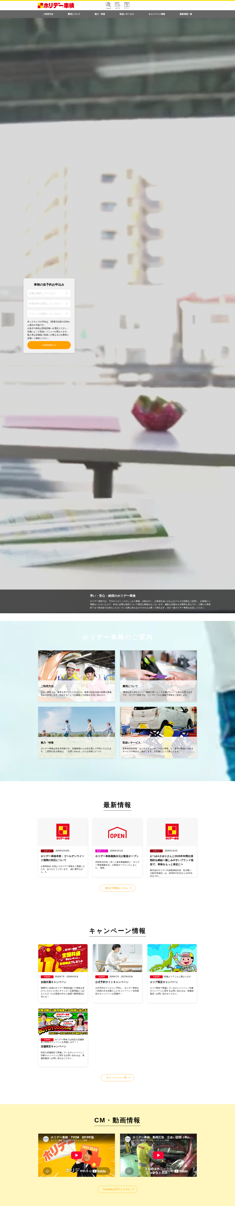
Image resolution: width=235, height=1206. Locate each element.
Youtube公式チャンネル (116, 1189)
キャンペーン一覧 (116, 1077)
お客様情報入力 (49, 345)
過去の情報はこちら (116, 888)
